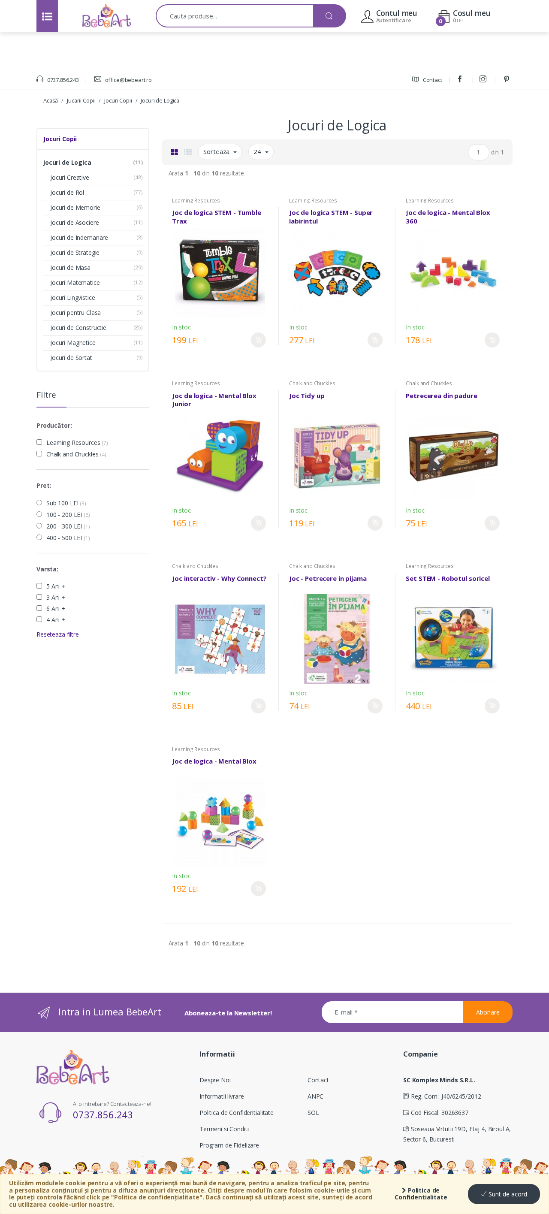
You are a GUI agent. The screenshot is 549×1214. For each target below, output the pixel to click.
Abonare (488, 1012)
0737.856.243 (62, 80)
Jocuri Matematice (75, 282)
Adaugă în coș (258, 339)
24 (258, 151)
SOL (313, 1112)
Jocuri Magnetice (73, 342)
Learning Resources (77, 443)
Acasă (50, 100)
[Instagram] (484, 80)
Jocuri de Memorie (75, 207)
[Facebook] (461, 80)
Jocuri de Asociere (74, 222)
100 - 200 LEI (68, 515)
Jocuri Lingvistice (72, 297)
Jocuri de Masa (70, 267)
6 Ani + (55, 609)
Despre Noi (215, 1080)
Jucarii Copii (81, 100)
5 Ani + (55, 586)
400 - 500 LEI (68, 538)
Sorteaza (217, 151)
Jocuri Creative (69, 177)
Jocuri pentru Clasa (75, 312)
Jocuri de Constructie (78, 327)
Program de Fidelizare (229, 1145)
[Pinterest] (508, 80)
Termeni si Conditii (224, 1129)
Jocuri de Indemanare (79, 237)
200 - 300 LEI (68, 526)
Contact (432, 80)
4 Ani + (55, 620)
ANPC (315, 1096)
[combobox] (235, 15)
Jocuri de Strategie (75, 252)
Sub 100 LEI (66, 503)
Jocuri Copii (118, 100)
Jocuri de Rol (67, 192)
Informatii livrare (221, 1096)
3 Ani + (55, 597)
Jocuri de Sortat (71, 357)
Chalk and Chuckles (76, 454)
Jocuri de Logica (160, 100)
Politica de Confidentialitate (421, 1194)
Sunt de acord (507, 1194)
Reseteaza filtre (57, 634)
